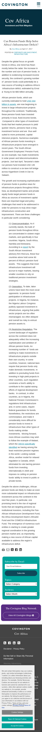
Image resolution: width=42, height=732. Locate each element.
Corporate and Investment (25, 52)
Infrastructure (21, 54)
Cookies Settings (17, 712)
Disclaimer (8, 649)
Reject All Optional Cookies (17, 719)
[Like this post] (16, 549)
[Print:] (3, 549)
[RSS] (5, 643)
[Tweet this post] (12, 549)
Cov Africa (17, 20)
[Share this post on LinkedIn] (20, 549)
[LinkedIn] (14, 643)
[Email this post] (7, 549)
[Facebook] (9, 643)
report (25, 247)
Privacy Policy (18, 649)
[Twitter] (19, 643)
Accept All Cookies (17, 726)
